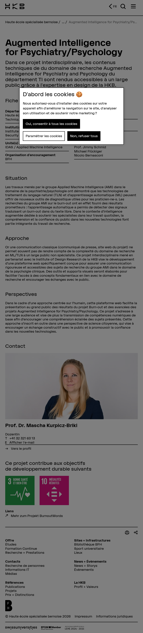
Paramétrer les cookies (44, 136)
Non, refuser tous (84, 136)
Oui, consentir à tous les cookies (51, 124)
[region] (71, 116)
